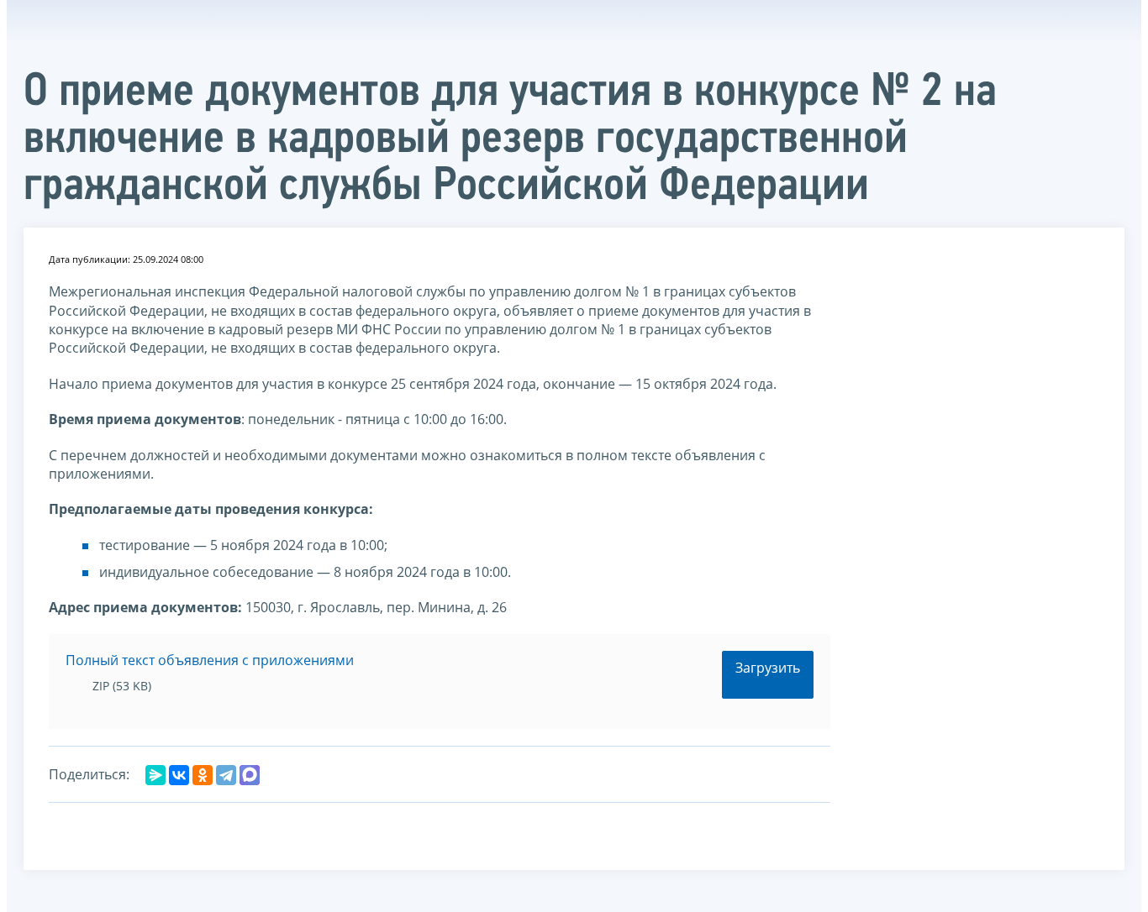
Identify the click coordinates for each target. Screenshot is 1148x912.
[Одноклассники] (202, 775)
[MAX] (250, 775)
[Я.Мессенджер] (155, 775)
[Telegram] (226, 775)
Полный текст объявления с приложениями (210, 660)
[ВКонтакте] (179, 775)
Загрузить (767, 667)
